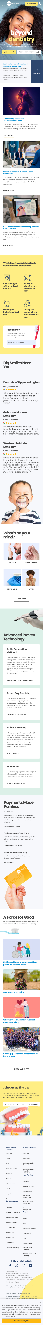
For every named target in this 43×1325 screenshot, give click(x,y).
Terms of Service (11, 1271)
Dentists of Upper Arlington (21, 382)
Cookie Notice (10, 1279)
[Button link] (40, 3)
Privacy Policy (10, 1275)
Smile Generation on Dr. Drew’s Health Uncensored (18, 172)
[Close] (40, 1302)
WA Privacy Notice (12, 1277)
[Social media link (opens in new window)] (10, 1266)
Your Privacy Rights (12, 1282)
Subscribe (33, 1104)
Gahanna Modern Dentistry (15, 414)
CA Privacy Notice (23, 1275)
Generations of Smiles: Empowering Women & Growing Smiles (21, 227)
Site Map (30, 1279)
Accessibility (21, 1279)
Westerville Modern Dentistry (16, 445)
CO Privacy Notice (26, 1277)
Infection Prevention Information (17, 1273)
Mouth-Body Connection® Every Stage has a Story (14, 119)
